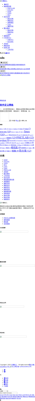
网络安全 (10, 20)
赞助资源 (7, 193)
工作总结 (10, 49)
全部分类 (4, 62)
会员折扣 (18, 69)
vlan (31, 140)
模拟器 (16, 147)
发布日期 (3, 73)
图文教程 (7, 28)
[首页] (4, 370)
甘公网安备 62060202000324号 (21, 366)
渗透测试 (10, 22)
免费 (4, 69)
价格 (3, 67)
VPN (8, 143)
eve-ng (5, 131)
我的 (6, 384)
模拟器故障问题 (9, 179)
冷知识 (6, 43)
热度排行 (27, 73)
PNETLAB (25, 137)
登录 (8, 53)
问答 (6, 382)
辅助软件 (7, 36)
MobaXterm (13, 135)
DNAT (11, 128)
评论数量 (15, 73)
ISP (22, 131)
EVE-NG (10, 10)
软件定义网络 (6, 105)
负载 (30, 147)
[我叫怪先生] (4, 120)
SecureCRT (14, 140)
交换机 (28, 143)
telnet (26, 140)
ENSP (9, 11)
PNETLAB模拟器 (9, 218)
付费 (7, 69)
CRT (6, 129)
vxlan (18, 142)
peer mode (3, 138)
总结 (4, 147)
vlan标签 (3, 142)
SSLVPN (20, 140)
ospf (31, 135)
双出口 (7, 145)
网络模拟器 (7, 6)
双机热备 (14, 145)
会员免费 (12, 69)
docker (16, 129)
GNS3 (9, 13)
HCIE (13, 131)
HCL (9, 15)
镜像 (15, 151)
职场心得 (7, 47)
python (4, 140)
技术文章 (7, 16)
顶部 (6, 386)
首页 (7, 4)
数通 (8, 148)
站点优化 (10, 41)
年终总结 (27, 145)
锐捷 (9, 151)
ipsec (18, 132)
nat (20, 135)
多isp (20, 145)
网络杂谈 (7, 45)
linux (14, 395)
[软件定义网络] (5, 75)
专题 (6, 380)
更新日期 (9, 73)
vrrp (13, 143)
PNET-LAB (11, 8)
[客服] (5, 371)
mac (6, 135)
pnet (11, 137)
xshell (23, 142)
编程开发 (10, 26)
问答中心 (8, 38)
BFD (2, 128)
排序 (3, 71)
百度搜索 (7, 224)
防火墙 (25, 150)
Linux (9, 24)
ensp (22, 129)
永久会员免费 (25, 69)
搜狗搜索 (7, 220)
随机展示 (21, 73)
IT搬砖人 (14, 364)
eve (28, 129)
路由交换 (10, 18)
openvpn (25, 135)
